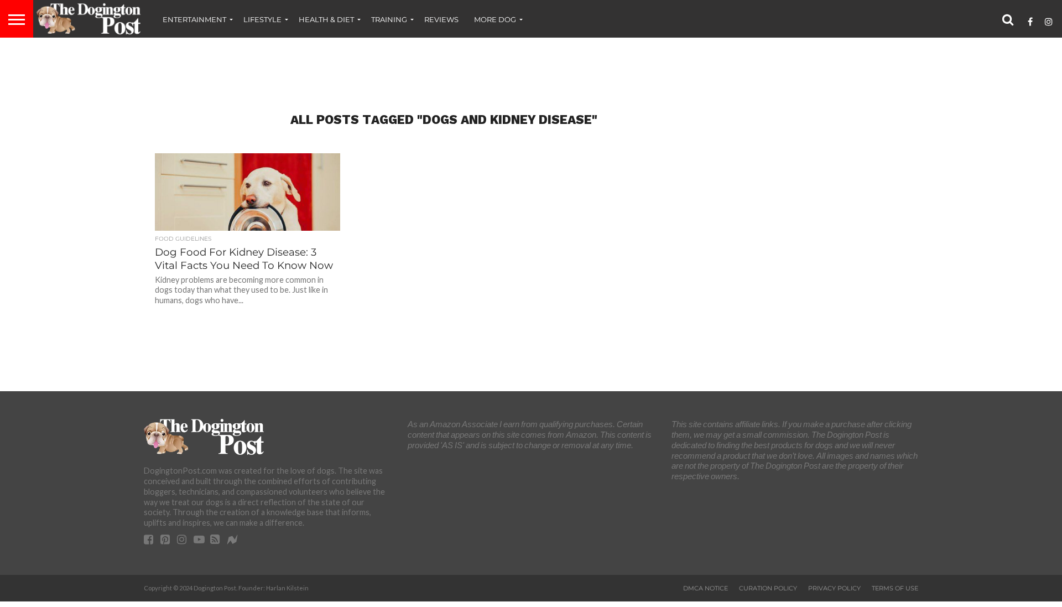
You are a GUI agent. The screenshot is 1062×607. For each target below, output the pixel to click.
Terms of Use (895, 588)
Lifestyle (262, 19)
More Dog (495, 19)
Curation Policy (768, 588)
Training (389, 19)
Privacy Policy (834, 588)
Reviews (441, 19)
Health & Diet (326, 19)
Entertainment (194, 19)
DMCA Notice (705, 588)
